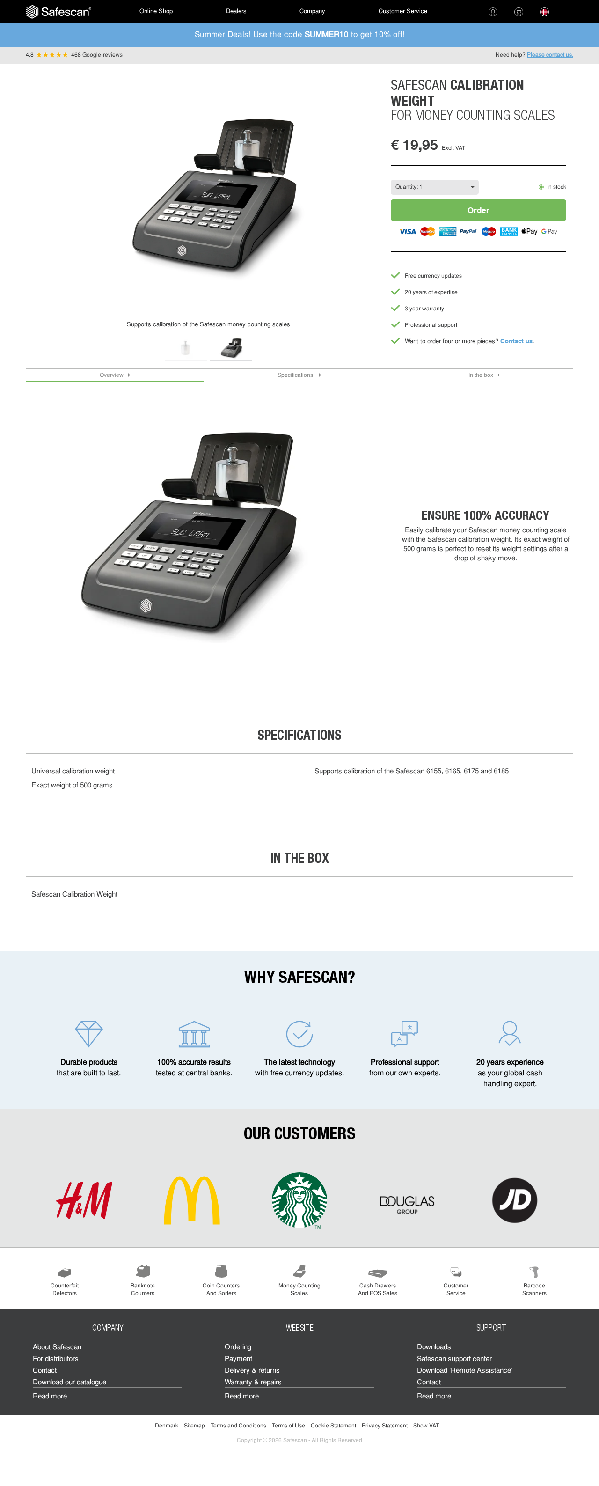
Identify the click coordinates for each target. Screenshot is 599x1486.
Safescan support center (454, 1359)
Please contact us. (550, 55)
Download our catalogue (69, 1382)
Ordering (238, 1347)
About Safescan (57, 1347)
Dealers (236, 11)
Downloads (434, 1347)
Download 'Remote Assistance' (464, 1371)
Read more (50, 1396)
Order (478, 210)
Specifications (296, 375)
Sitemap (194, 1426)
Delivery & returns (252, 1371)
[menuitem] (58, 11)
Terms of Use (288, 1426)
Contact (45, 1371)
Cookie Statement (333, 1426)
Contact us (516, 341)
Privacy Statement (385, 1426)
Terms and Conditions (238, 1426)
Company (312, 11)
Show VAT (426, 1426)
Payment (238, 1359)
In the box (480, 375)
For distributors (56, 1359)
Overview (112, 375)
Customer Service (403, 11)
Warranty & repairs (253, 1382)
